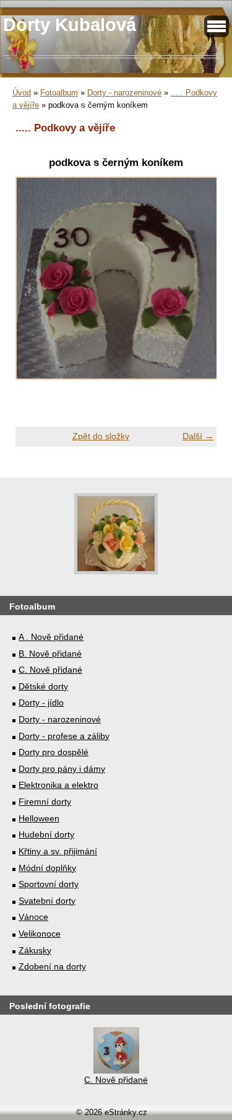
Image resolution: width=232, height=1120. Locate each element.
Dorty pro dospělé (53, 752)
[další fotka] (196, 285)
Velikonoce (40, 933)
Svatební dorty (47, 901)
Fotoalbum (59, 92)
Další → (198, 436)
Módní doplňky (47, 868)
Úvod (21, 92)
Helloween (39, 818)
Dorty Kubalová (69, 25)
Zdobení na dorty (52, 966)
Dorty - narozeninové (124, 92)
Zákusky (35, 950)
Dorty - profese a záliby (64, 736)
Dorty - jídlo (41, 702)
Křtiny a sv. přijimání (58, 851)
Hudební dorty (46, 834)
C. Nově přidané (50, 670)
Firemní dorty (45, 802)
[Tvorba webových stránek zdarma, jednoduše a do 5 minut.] (151, 1113)
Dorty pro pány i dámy (62, 769)
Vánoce (33, 917)
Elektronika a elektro (58, 785)
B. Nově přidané (50, 653)
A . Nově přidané (51, 637)
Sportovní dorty (49, 884)
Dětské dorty (43, 686)
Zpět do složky (100, 436)
